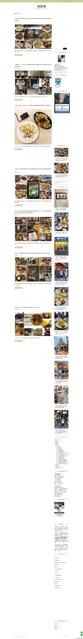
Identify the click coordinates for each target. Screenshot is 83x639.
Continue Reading (18, 99)
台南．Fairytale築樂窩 (57, 484)
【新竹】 (16, 214)
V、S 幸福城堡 (56, 577)
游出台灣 (27, 1)
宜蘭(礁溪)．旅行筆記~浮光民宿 (59, 476)
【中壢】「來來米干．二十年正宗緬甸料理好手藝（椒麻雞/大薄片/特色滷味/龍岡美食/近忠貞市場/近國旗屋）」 (61, 540)
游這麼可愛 (33, 1)
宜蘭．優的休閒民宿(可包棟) (58, 487)
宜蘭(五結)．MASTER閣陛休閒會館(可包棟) (61, 488)
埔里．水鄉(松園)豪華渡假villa (58, 494)
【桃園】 (16, 172)
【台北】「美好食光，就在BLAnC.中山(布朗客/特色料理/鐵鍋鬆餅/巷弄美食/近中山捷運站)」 (33, 105)
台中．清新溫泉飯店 (57, 479)
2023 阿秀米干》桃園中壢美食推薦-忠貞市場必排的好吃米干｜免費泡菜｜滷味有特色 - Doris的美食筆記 (61, 538)
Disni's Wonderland (57, 573)
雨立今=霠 (55, 556)
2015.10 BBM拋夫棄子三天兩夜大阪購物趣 (62, 453)
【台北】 (16, 107)
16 (27, 309)
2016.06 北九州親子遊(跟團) (60, 454)
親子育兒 (37, 1)
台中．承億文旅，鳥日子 (58, 480)
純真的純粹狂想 (56, 564)
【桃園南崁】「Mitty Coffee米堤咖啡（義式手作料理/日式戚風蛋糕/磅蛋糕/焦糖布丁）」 (61, 549)
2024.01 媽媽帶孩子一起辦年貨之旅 (61, 463)
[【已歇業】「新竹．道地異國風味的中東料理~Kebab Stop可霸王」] (33, 323)
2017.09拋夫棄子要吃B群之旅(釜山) (61, 459)
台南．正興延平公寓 (57, 495)
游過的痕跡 (22, 1)
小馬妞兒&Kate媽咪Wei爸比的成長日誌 (60, 562)
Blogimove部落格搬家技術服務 (78, 638)
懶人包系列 (57, 468)
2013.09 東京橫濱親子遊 (59, 450)
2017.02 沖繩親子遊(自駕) (60, 458)
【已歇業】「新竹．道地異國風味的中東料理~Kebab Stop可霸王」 (28, 307)
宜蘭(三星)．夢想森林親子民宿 (59, 477)
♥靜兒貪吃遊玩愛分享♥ (57, 585)
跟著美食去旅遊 (56, 581)
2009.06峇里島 (58, 446)
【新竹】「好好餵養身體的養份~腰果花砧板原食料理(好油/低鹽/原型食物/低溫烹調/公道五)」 (33, 253)
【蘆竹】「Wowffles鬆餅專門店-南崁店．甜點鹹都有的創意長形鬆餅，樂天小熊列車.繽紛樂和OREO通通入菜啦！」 (61, 545)
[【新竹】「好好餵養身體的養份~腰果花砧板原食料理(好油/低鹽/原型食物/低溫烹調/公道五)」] (33, 269)
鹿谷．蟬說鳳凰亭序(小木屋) (58, 493)
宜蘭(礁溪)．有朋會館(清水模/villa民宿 (60, 490)
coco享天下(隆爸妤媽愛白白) (58, 579)
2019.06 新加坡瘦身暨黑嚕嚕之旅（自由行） (62, 462)
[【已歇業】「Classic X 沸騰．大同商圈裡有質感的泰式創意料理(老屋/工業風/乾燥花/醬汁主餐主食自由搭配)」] (33, 82)
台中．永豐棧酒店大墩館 (58, 478)
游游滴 (41, 6)
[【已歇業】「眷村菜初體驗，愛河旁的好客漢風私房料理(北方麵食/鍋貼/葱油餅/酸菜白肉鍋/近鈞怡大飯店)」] (33, 36)
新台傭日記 (56, 583)
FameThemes (66, 636)
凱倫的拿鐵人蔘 (56, 558)
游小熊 (20, 107)
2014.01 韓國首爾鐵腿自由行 (60, 451)
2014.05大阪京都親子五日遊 (60, 452)
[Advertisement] (33, 160)
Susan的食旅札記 (56, 560)
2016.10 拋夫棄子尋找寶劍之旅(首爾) (61, 455)
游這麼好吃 (17, 1)
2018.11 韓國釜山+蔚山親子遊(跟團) (61, 461)
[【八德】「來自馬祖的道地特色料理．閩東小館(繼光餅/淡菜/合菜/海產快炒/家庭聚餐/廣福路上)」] (33, 186)
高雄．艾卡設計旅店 (57, 496)
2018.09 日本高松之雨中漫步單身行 (61, 460)
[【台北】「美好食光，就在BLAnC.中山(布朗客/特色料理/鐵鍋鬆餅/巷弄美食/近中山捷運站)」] (33, 126)
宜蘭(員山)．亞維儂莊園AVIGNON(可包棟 (60, 489)
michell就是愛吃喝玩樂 (57, 575)
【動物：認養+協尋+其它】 (59, 467)
